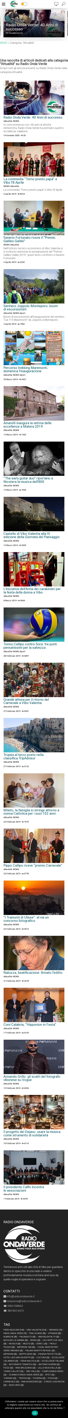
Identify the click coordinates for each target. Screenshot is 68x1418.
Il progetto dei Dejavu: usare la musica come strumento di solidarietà (31, 1133)
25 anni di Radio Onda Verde (26, 1374)
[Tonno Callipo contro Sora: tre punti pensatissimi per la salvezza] (34, 624)
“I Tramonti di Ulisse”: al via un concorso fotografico (26, 919)
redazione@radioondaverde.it (24, 1301)
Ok (34, 1413)
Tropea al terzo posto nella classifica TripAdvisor (23, 756)
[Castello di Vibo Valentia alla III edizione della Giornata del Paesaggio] (34, 514)
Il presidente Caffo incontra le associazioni (23, 1188)
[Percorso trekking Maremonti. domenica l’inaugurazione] (34, 348)
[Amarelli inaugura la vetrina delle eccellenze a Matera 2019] (34, 403)
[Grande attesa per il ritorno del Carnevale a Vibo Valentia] (34, 680)
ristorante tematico (22, 1364)
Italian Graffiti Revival (40, 1350)
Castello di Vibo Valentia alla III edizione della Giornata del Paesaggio (31, 535)
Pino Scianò (37, 1333)
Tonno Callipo (13, 1371)
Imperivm (10, 1354)
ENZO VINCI (16, 1385)
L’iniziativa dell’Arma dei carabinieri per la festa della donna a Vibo (32, 590)
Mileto (28, 1343)
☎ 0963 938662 (13, 1306)
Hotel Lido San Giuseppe (18, 1357)
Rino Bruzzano (25, 1368)
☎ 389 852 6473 (13, 1310)
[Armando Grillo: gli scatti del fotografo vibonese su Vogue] (34, 1057)
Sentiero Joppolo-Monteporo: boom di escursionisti (30, 307)
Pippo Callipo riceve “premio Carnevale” (32, 865)
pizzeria (39, 1378)
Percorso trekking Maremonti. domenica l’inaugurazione (25, 369)
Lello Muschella (49, 1368)
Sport (22, 313)
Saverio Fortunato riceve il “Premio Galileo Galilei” (29, 239)
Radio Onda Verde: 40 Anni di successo (32, 27)
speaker (54, 1333)
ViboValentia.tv (48, 1336)
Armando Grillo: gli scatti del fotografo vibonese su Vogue (31, 1078)
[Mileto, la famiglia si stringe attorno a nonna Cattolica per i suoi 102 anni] (34, 790)
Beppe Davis (27, 1354)
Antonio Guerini (49, 1364)
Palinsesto (27, 1336)
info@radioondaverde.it (20, 1296)
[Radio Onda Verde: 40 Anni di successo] (34, 97)
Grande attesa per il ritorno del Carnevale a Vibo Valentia (26, 701)
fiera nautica (30, 1361)
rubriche (10, 1336)
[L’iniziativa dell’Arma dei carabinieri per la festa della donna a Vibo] (34, 569)
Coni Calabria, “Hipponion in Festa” (29, 1024)
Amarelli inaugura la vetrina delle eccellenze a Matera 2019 (27, 424)
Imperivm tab (26, 1347)
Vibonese (55, 1330)
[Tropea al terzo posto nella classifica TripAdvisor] (34, 735)
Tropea (24, 1378)
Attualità (12, 20)
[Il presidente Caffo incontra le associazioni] (34, 1167)
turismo (9, 1378)
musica (14, 1343)
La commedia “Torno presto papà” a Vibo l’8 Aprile (30, 180)
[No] (64, 1407)
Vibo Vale (33, 1371)
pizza (52, 1378)
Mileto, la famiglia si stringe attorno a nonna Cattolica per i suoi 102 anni (31, 812)
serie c (41, 1343)
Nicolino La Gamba (15, 1340)
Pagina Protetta (49, 1354)
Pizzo (8, 1368)
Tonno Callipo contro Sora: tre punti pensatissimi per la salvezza (30, 645)
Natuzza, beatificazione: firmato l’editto (32, 972)
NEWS (23, 20)
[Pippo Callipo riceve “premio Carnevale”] (34, 845)
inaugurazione (31, 1381)
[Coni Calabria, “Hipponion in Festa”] (34, 1005)
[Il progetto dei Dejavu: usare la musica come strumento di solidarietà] (34, 1112)
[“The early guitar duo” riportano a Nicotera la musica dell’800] (34, 458)
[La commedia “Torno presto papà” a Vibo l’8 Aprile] (34, 159)
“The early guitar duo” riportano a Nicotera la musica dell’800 (28, 480)
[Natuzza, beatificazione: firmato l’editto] (34, 953)
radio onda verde (15, 1333)
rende (35, 1340)
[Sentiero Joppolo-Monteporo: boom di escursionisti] (34, 286)
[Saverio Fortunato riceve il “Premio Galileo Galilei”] (34, 218)
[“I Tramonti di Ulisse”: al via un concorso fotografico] (34, 897)
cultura (42, 1357)
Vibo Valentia (36, 1330)
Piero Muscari (13, 1330)
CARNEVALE (11, 1381)
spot (49, 1374)
